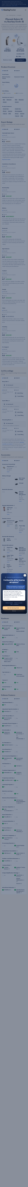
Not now (14, 610)
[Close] (25, 575)
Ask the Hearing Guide (13, 608)
